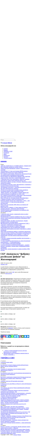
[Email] (22, 336)
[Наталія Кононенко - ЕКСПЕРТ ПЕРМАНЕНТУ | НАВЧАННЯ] (16, 45)
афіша (5, 154)
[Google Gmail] (2, 339)
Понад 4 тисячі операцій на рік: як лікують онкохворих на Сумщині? (15, 351)
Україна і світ (4, 264)
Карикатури (7, 155)
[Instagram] (4, 336)
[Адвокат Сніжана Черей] (16, 22)
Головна (6, 148)
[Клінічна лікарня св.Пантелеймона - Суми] (16, 11)
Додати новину (8, 158)
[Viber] (20, 336)
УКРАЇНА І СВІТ (8, 151)
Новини (6, 150)
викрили (10, 328)
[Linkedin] (9, 336)
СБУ (13, 272)
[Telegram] (15, 336)
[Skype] (17, 336)
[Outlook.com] (28, 336)
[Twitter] (7, 336)
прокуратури (8, 273)
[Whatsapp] (12, 336)
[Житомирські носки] (16, 34)
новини (4, 161)
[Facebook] (2, 336)
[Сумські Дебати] (6, 143)
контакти (6, 156)
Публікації (6, 152)
